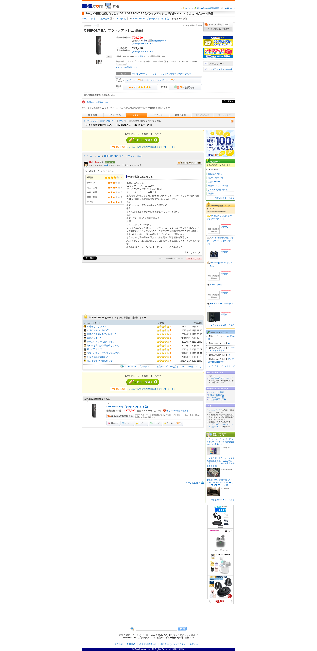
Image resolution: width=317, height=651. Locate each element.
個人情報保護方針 (147, 644)
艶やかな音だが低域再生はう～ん (103, 345)
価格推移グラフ (159, 40)
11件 (106, 165)
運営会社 (118, 644)
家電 (102, 121)
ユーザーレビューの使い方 (219, 424)
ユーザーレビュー (91, 121)
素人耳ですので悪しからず (100, 360)
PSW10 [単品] (216, 284)
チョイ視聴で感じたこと (98, 357)
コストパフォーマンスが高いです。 (104, 353)
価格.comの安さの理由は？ (178, 411)
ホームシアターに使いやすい (101, 341)
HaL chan (94, 162)
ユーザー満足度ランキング (221, 378)
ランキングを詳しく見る (223, 325)
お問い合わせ (196, 644)
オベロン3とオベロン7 (97, 330)
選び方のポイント (216, 178)
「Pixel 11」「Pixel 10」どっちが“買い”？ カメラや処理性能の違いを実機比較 (220, 441)
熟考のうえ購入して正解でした (102, 334)
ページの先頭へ (193, 482)
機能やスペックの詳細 (218, 185)
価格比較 (115, 423)
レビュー (143, 423)
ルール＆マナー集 (216, 397)
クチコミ (157, 423)
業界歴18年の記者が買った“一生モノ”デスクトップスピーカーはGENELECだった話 (220, 482)
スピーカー (132, 80)
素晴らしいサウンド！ (97, 326)
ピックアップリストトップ (222, 366)
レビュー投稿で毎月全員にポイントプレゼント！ (152, 147)
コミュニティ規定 (216, 392)
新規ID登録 (202, 8)
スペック (129, 423)
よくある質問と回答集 (218, 189)
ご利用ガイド (229, 8)
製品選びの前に (215, 174)
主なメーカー (214, 181)
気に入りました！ (95, 338)
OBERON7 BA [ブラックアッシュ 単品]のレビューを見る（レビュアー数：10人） (162, 366)
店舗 (141, 56)
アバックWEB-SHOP (141, 43)
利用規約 (131, 644)
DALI (121, 121)
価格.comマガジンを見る (223, 500)
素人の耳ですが (94, 349)
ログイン (189, 8)
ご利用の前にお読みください (97, 102)
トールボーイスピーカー (158, 80)
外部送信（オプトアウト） (173, 644)
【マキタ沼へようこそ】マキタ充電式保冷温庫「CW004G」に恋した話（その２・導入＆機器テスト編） (220, 462)
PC (229, 343)
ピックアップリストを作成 (220, 69)
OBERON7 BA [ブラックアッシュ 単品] (123, 156)
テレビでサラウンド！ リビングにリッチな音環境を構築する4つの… (162, 74)
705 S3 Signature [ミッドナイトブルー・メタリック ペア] (220, 241)
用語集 (211, 193)
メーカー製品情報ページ (127, 67)
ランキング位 (174, 423)
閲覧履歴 (215, 8)
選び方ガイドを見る (225, 198)
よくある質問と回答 (217, 399)
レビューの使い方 (216, 395)
